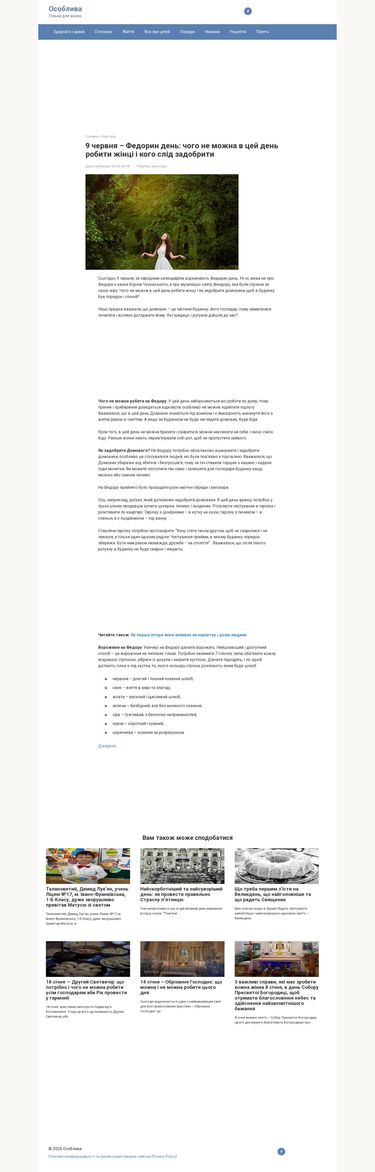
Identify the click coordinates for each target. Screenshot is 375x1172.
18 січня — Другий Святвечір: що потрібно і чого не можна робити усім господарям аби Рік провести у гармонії (86, 990)
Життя (128, 31)
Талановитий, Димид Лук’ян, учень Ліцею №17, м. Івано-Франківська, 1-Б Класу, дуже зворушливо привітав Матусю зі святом (87, 897)
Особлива (65, 9)
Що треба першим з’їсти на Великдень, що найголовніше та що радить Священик (273, 894)
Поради (187, 31)
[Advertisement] (187, 83)
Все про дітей (157, 31)
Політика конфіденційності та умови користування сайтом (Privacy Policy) (112, 1156)
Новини (212, 31)
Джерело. (107, 746)
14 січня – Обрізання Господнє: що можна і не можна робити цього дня (181, 987)
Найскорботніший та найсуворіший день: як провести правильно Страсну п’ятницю (181, 894)
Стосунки (103, 31)
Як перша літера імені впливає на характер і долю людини (188, 634)
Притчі (262, 31)
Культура (159, 166)
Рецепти (238, 31)
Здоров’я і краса (69, 31)
